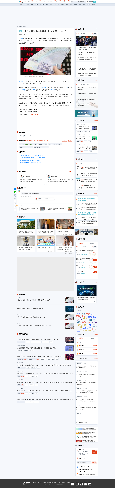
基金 (44, 2)
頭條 (21, 4)
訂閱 (69, 2)
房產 (67, 4)
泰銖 (66, 88)
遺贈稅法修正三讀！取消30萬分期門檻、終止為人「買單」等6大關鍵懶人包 (26, 248)
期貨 (58, 4)
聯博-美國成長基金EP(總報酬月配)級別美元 (84, 251)
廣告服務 (44, 482)
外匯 (48, 2)
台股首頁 (64, 140)
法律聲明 (68, 482)
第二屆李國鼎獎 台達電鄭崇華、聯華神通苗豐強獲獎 (30, 208)
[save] (15, 207)
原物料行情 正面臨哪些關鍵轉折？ (29, 112)
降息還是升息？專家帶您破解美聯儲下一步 (31, 109)
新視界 (75, 4)
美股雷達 (83, 134)
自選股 (93, 4)
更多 (95, 33)
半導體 (82, 353)
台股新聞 (24, 26)
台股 (32, 2)
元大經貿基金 (79, 271)
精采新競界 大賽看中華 (44, 248)
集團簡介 (39, 482)
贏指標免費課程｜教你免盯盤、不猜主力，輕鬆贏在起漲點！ (89, 187)
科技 (32, 4)
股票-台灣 (83, 262)
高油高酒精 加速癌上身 (63, 231)
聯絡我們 (55, 482)
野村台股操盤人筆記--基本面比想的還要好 (30, 160)
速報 (47, 4)
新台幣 (21, 38)
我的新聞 (88, 4)
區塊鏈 (62, 4)
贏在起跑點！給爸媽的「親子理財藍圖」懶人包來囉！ (38, 140)
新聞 (29, 2)
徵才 (59, 482)
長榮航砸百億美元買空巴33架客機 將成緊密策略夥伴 (57, 208)
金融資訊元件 (50, 482)
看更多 (70, 171)
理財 (71, 4)
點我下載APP (34, 114)
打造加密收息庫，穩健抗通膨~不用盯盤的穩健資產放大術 (89, 174)
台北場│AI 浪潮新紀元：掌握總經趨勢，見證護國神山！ (89, 168)
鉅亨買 (59, 2)
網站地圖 (63, 482)
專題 (80, 4)
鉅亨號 (64, 2)
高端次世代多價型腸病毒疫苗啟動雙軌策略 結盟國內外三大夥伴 (45, 231)
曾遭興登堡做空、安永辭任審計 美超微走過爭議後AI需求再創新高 (26, 231)
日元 (34, 90)
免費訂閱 (94, 462)
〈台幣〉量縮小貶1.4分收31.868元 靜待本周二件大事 (32, 157)
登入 (92, 1)
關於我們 (34, 482)
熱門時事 (42, 4)
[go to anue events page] (88, 1)
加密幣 (55, 2)
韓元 (23, 90)
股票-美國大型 (84, 254)
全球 (51, 2)
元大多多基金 (79, 265)
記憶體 (82, 345)
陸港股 (39, 2)
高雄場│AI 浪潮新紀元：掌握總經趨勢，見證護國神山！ (89, 180)
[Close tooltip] (26, 210)
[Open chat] (15, 210)
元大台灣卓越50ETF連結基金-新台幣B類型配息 (84, 259)
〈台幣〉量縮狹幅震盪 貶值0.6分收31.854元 (30, 162)
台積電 (82, 349)
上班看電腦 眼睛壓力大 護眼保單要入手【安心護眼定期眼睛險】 (65, 248)
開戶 (95, 252)
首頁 (25, 2)
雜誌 (84, 4)
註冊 (94, 1)
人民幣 (53, 90)
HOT (82, 167)
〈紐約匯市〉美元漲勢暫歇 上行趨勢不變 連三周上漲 (32, 155)
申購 (95, 260)
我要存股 (70, 140)
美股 (36, 2)
